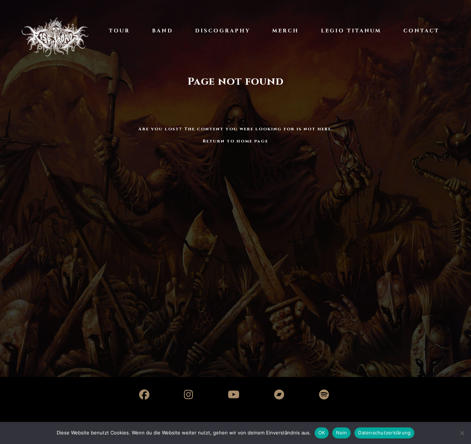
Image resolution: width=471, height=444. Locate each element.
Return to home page (235, 141)
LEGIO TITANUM (351, 30)
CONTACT (421, 30)
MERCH (285, 30)
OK (321, 433)
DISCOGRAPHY (222, 30)
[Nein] (461, 433)
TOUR (119, 30)
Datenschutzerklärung (384, 433)
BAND (162, 30)
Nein (341, 433)
